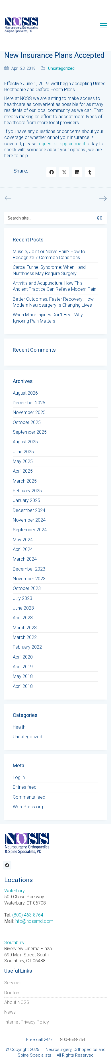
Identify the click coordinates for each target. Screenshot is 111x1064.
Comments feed (29, 797)
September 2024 (30, 529)
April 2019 (23, 666)
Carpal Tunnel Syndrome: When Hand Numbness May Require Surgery (49, 270)
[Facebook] (51, 172)
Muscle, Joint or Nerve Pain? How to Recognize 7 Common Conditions (49, 254)
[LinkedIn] (77, 172)
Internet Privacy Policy (26, 1022)
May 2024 (23, 539)
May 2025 (23, 461)
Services (13, 982)
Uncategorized (61, 68)
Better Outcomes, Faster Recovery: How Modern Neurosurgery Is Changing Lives (53, 302)
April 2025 (23, 471)
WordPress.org (28, 806)
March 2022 (25, 637)
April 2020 (23, 657)
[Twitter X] (64, 172)
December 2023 (29, 569)
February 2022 (27, 647)
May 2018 (23, 676)
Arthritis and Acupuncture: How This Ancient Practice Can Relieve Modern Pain (54, 286)
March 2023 (25, 627)
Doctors (12, 992)
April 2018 (23, 686)
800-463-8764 (72, 1039)
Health (19, 727)
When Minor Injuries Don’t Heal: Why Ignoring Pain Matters (48, 317)
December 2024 (29, 510)
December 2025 (29, 402)
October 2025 (27, 422)
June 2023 (23, 608)
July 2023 (22, 598)
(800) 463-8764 (27, 915)
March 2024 (25, 559)
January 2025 (26, 500)
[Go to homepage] (21, 25)
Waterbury (14, 890)
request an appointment (61, 143)
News (10, 1012)
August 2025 (25, 441)
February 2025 (27, 490)
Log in (19, 777)
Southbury (14, 942)
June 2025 (23, 451)
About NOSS (16, 1002)
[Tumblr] (90, 172)
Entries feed (24, 787)
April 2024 (23, 549)
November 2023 (29, 578)
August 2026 (25, 393)
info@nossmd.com (34, 921)
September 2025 (30, 432)
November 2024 (29, 520)
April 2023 (23, 617)
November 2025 (29, 412)
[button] (103, 26)
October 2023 (27, 588)
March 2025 (25, 481)
